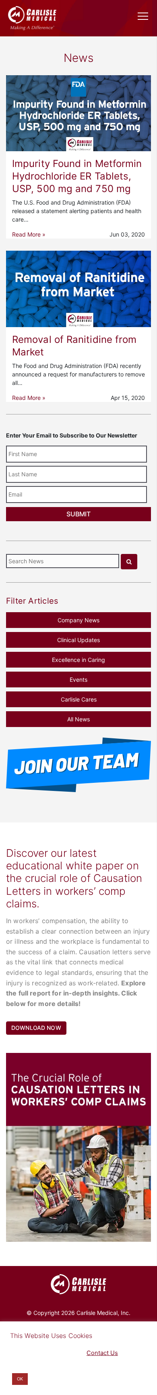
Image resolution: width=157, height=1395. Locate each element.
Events (78, 679)
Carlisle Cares (79, 699)
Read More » (28, 234)
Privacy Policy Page (36, 1353)
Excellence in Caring (78, 659)
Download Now (36, 1027)
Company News (78, 620)
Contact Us (102, 1353)
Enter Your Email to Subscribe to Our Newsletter (71, 435)
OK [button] (20, 1379)
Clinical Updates (78, 639)
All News (78, 719)
